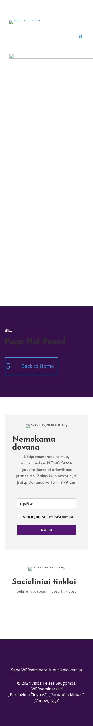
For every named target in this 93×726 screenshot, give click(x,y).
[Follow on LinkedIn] (27, 606)
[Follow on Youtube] (66, 606)
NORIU (46, 529)
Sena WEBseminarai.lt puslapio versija (46, 669)
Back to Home (37, 366)
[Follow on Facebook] (37, 606)
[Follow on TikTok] (47, 606)
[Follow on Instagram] (57, 606)
